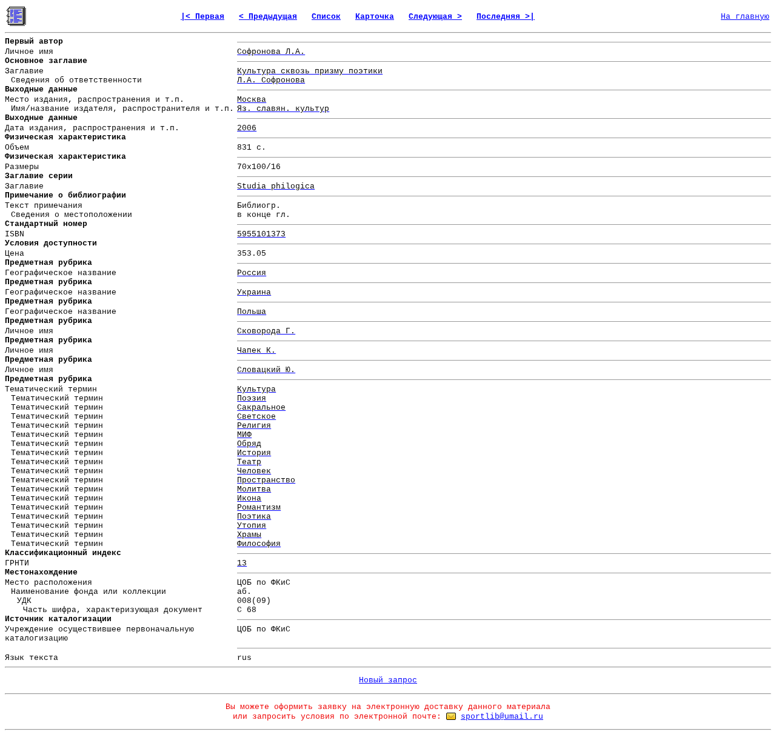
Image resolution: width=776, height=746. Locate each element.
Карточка (374, 16)
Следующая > (435, 16)
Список (326, 16)
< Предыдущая (268, 16)
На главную (745, 16)
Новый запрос (388, 680)
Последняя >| (506, 16)
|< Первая (202, 16)
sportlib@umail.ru (502, 716)
